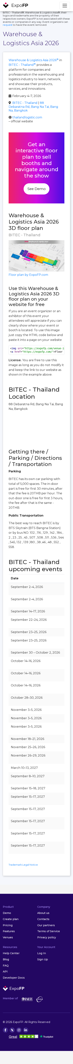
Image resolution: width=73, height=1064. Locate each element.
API (5, 971)
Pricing (8, 925)
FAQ (6, 965)
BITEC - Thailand (22, 65)
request (7, 24)
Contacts (43, 919)
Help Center (11, 953)
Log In (41, 953)
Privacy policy (46, 937)
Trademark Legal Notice (23, 864)
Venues (8, 937)
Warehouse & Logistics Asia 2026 (34, 60)
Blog (6, 959)
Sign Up (42, 959)
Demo (7, 913)
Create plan (11, 919)
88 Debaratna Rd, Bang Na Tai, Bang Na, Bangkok (33, 106)
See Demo (36, 188)
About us (43, 913)
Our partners (46, 925)
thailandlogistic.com (27, 117)
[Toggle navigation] (65, 5)
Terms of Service (48, 931)
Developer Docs (14, 977)
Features (9, 931)
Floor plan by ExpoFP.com (28, 275)
